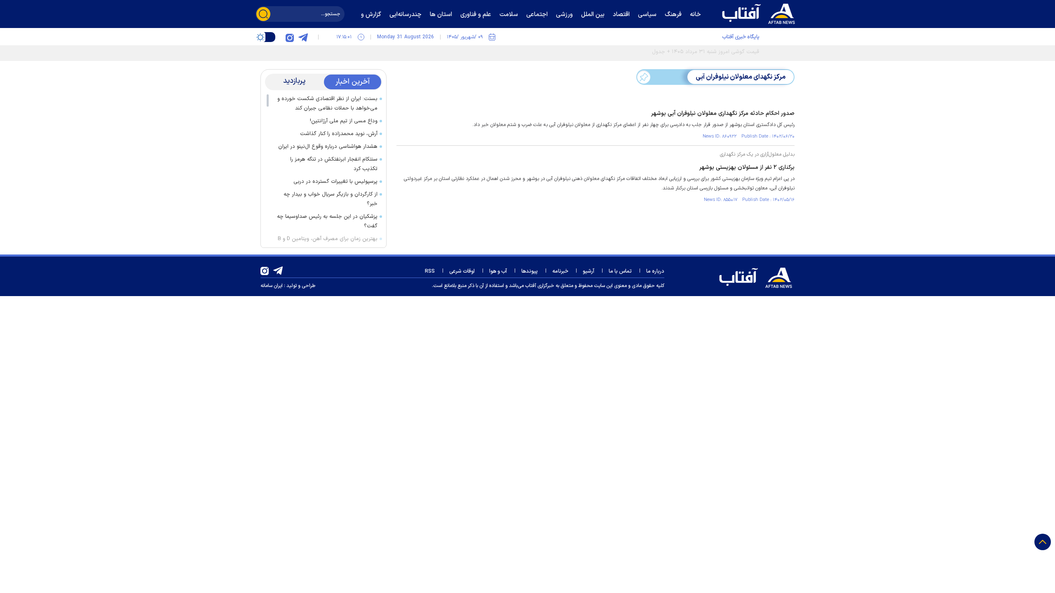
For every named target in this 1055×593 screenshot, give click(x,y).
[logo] (760, 13)
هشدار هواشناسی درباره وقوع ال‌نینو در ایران (327, 146)
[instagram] (290, 37)
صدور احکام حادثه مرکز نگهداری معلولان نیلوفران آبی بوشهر (723, 113)
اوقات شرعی (462, 271)
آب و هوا (498, 271)
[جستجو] (263, 14)
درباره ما (655, 271)
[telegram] (303, 37)
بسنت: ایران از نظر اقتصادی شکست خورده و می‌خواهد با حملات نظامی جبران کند (327, 103)
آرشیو (588, 271)
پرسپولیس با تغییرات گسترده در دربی (335, 181)
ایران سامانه (271, 285)
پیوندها (529, 271)
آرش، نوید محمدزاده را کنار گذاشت (338, 134)
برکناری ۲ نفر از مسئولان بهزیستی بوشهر (747, 167)
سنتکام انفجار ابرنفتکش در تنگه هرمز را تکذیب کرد (333, 164)
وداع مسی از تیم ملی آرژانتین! (343, 121)
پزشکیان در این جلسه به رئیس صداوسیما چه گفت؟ (327, 221)
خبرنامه (560, 271)
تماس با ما (620, 271)
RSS (430, 271)
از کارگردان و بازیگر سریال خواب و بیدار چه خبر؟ (330, 199)
